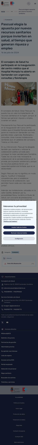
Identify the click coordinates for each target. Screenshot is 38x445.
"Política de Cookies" (10, 221)
